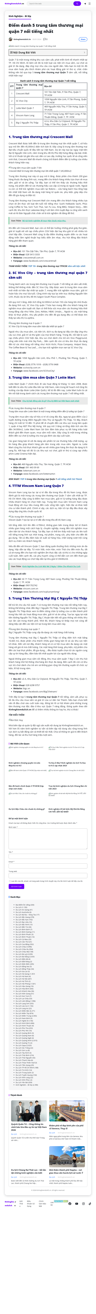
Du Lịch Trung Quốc (23, 1072)
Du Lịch (19, 907)
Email (11, 862)
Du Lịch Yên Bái (22, 1082)
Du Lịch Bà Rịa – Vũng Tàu (26, 915)
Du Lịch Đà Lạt (21, 954)
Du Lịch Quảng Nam (23, 1035)
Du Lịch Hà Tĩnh (22, 981)
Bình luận (13, 827)
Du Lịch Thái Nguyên (24, 1058)
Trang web (13, 871)
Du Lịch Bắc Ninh (22, 924)
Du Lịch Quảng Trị (23, 1043)
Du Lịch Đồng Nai (22, 966)
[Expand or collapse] (84, 52)
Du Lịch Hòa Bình (22, 989)
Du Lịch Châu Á (22, 947)
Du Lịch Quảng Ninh (24, 1040)
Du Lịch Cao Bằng (22, 944)
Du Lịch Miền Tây (22, 1013)
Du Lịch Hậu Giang (23, 986)
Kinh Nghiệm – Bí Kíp (24, 1085)
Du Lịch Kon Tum (22, 996)
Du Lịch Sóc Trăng (23, 1048)
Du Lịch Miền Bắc (22, 1011)
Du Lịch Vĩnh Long (23, 1077)
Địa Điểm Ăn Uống (23, 905)
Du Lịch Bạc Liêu (22, 922)
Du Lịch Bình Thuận (23, 937)
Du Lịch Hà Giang (22, 974)
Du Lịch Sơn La (21, 1050)
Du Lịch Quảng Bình (23, 1033)
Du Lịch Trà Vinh (22, 1070)
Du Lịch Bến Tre (22, 927)
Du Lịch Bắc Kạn (22, 919)
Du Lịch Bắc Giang (23, 917)
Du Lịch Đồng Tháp (23, 969)
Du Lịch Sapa (21, 1045)
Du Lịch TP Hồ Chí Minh (25, 1067)
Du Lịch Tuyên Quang (24, 1075)
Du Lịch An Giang (22, 910)
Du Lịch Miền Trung (23, 1016)
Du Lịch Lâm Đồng (23, 1001)
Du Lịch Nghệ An (22, 1021)
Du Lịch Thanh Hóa (23, 1060)
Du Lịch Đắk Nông (23, 961)
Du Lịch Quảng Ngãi (23, 1038)
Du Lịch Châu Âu (22, 949)
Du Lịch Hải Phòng (23, 984)
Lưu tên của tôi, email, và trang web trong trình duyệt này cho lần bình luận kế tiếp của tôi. (47, 881)
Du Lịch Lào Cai (22, 1006)
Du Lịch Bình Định (23, 929)
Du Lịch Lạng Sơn (22, 1003)
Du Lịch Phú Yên (22, 1030)
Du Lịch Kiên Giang (23, 993)
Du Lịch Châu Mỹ (22, 952)
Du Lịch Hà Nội (21, 979)
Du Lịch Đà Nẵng (22, 956)
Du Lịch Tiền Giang (23, 1065)
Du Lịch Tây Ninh (22, 1053)
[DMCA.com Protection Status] (61, 1203)
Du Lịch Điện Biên (23, 964)
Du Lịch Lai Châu (22, 998)
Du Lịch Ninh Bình (23, 1023)
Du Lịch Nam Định (23, 1018)
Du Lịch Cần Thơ (22, 942)
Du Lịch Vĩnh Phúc (23, 1080)
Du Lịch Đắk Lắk (22, 959)
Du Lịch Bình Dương (23, 932)
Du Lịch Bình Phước (23, 934)
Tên (11, 852)
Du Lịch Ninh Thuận (23, 1026)
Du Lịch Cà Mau (22, 939)
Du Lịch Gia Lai (21, 971)
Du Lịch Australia (22, 912)
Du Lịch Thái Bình (23, 1055)
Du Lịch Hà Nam (22, 976)
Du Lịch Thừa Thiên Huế (25, 1063)
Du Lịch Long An (22, 1008)
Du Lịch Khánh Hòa (23, 991)
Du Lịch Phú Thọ (22, 1028)
